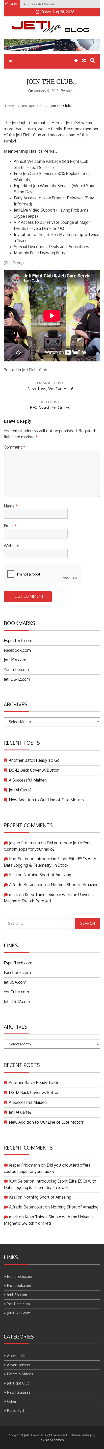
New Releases (18, 1392)
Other (11, 1401)
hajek (70, 91)
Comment (14, 447)
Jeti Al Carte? (20, 789)
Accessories (17, 1356)
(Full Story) (14, 262)
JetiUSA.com (15, 659)
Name (11, 505)
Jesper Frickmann (24, 842)
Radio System (18, 1410)
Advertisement (19, 1365)
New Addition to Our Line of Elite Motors (46, 799)
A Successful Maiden (28, 780)
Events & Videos (20, 1374)
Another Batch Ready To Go (34, 760)
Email (10, 525)
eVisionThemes (52, 1440)
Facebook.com (17, 650)
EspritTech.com (18, 640)
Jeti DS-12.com (17, 679)
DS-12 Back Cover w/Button (34, 770)
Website (11, 545)
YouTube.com (16, 669)
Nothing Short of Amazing (47, 874)
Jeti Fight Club (34, 369)
